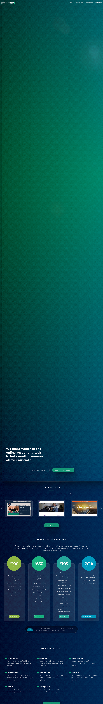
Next (100, 508)
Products (80, 3)
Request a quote (88, 616)
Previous (2, 508)
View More (50, 525)
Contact (98, 3)
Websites (69, 3)
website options (38, 470)
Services (89, 3)
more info (13, 616)
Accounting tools (62, 470)
